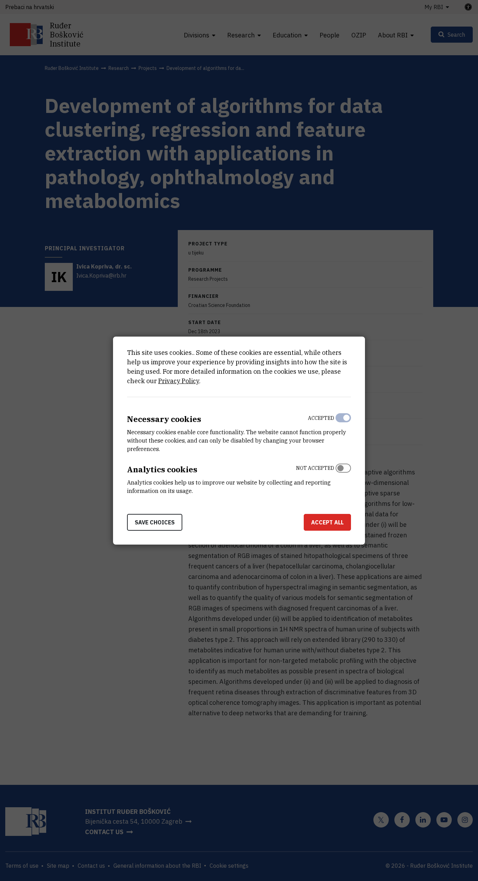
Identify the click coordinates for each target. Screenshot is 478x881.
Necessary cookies (164, 419)
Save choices (155, 521)
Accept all (327, 521)
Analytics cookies (162, 469)
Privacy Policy (178, 381)
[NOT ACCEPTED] (343, 478)
